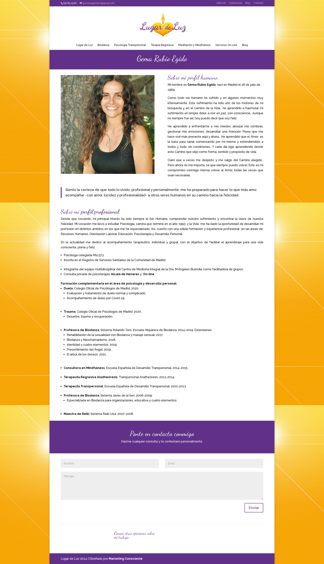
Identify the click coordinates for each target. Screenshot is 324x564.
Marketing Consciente (125, 558)
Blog (247, 3)
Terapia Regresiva (162, 45)
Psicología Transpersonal (130, 45)
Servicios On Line (226, 45)
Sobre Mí (221, 3)
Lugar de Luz (84, 45)
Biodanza (103, 45)
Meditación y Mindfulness (194, 45)
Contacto (258, 3)
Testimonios (235, 3)
